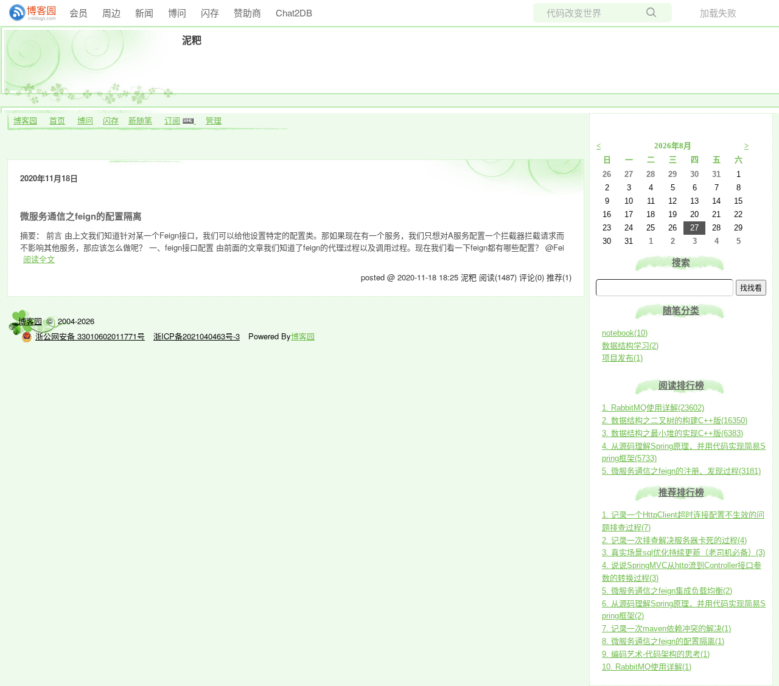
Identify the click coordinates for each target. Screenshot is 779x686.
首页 (57, 120)
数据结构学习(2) (630, 345)
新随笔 (140, 120)
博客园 (25, 120)
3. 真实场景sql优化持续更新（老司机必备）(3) (683, 552)
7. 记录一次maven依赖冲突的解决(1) (666, 628)
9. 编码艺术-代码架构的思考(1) (656, 654)
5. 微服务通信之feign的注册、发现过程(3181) (681, 471)
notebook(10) (625, 333)
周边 (111, 12)
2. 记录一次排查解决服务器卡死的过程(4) (674, 540)
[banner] (27, 12)
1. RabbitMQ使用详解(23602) (653, 407)
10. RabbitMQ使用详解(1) (646, 666)
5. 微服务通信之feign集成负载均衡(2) (667, 590)
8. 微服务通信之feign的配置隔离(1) (663, 641)
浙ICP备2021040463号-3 (196, 336)
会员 (78, 12)
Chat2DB (294, 12)
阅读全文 (39, 259)
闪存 (210, 12)
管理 (214, 120)
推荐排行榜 (681, 492)
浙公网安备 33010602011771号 (90, 336)
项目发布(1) (622, 357)
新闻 (144, 12)
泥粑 (191, 40)
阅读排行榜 (681, 385)
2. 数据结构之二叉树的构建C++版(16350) (674, 420)
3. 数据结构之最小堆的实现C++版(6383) (672, 433)
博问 (177, 12)
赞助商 (247, 12)
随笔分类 (681, 311)
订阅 (172, 120)
